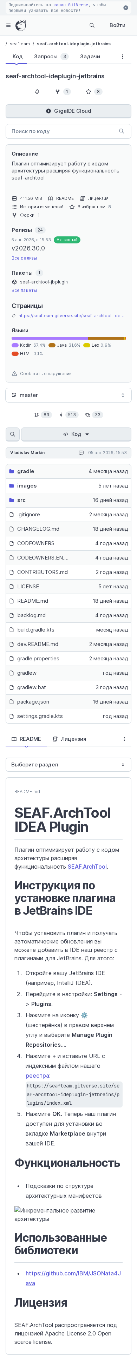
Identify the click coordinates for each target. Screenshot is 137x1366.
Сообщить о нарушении (46, 373)
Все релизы (24, 258)
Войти (117, 25)
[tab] (16, 57)
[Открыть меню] (8, 25)
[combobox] (68, 395)
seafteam (20, 43)
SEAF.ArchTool (87, 866)
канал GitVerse (70, 5)
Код (76, 434)
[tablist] (60, 58)
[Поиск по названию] (13, 434)
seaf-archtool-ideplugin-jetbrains (74, 43)
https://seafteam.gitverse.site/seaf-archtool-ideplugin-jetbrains (72, 315)
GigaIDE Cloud (72, 110)
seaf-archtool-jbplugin (44, 282)
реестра (37, 1075)
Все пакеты (24, 290)
